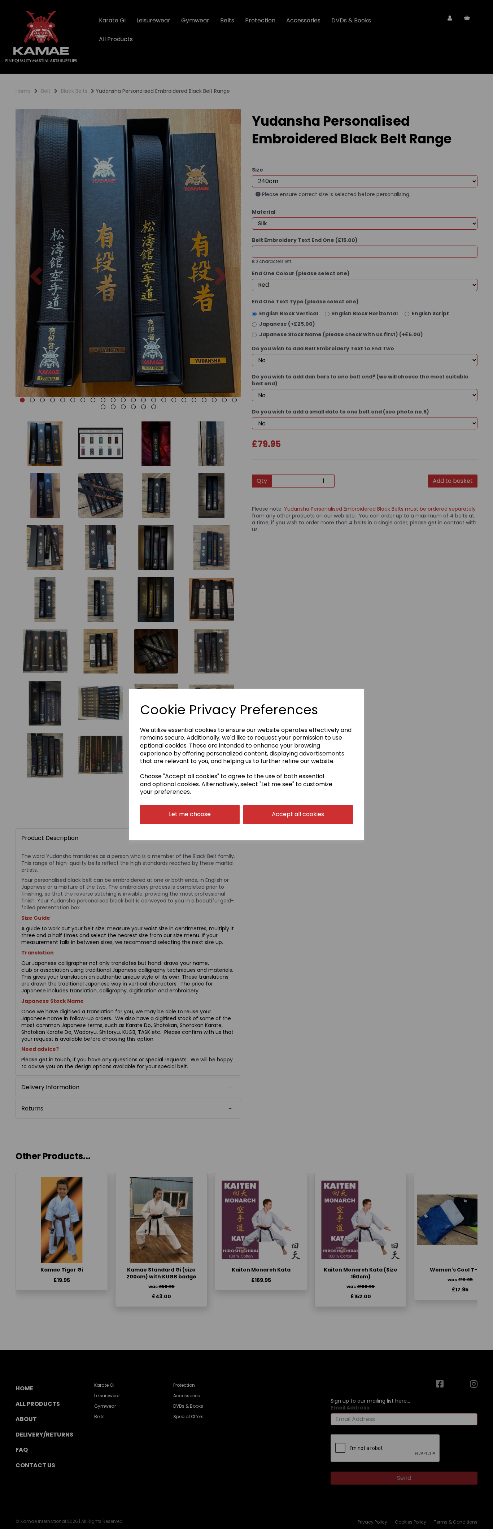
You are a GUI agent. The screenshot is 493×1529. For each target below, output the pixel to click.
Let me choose (190, 814)
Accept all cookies (298, 814)
